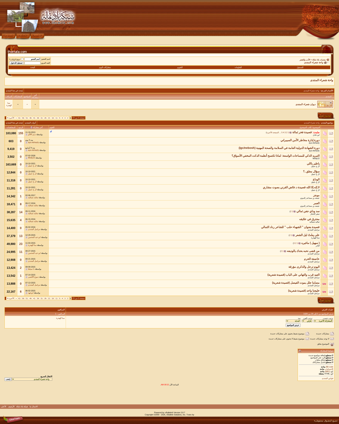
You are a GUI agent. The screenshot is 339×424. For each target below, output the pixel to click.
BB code (329, 367)
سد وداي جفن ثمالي (308, 211)
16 (53, 118)
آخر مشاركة (38, 127)
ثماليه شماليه (33, 197)
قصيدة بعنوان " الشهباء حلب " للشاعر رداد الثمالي (290, 227)
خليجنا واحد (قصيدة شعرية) (304, 290)
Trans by (190, 415)
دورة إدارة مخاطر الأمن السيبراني (300, 140)
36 (38, 118)
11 (56, 118)
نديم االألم (32, 134)
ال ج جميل (315, 166)
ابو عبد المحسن (34, 237)
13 (20, 236)
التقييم (51, 127)
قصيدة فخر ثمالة (302, 132)
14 (20, 212)
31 (42, 118)
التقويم (180, 67)
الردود (20, 127)
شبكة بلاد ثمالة (22, 406)
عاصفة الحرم (312, 258)
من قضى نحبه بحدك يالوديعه (303, 250)
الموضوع (316, 127)
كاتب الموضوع (305, 127)
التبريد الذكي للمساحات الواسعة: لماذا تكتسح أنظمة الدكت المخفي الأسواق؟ (276, 155)
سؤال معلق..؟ (311, 171)
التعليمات (238, 67)
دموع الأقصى (33, 277)
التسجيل (300, 67)
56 (23, 118)
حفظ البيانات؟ (14, 59)
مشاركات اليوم (105, 67)
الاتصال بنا (34, 406)
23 (20, 243)
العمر (316, 203)
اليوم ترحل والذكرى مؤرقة (304, 266)
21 (49, 118)
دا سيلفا (31, 269)
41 (34, 118)
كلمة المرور (45, 63)
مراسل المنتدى (314, 230)
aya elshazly (314, 143)
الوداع (316, 179)
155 (20, 133)
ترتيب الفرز (307, 318)
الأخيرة (10, 118)
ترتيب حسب (328, 318)
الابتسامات (329, 369)
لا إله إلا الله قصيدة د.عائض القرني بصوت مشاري (291, 187)
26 (45, 118)
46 (30, 118)
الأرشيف (11, 406)
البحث (32, 67)
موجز (316, 195)
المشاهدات (11, 127)
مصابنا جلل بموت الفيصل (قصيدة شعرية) (296, 282)
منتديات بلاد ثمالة (319, 60)
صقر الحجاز (315, 214)
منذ (299, 318)
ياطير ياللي (313, 163)
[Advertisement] (270, 396)
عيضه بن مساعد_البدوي (310, 198)
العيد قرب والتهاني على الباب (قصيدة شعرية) (293, 274)
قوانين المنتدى (327, 378)
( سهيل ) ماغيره (310, 242)
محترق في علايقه (309, 219)
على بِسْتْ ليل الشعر (308, 234)
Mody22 (316, 158)
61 (19, 118)
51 (27, 118)
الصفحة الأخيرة (273, 132)
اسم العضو (45, 59)
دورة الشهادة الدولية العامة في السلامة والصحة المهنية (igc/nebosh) (279, 147)
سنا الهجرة (9, 104)
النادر (318, 246)
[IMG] (327, 371)
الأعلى (3, 406)
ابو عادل (316, 135)
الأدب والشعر (305, 60)
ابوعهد (30, 293)
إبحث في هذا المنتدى (14, 91)
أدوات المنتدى (30, 123)
